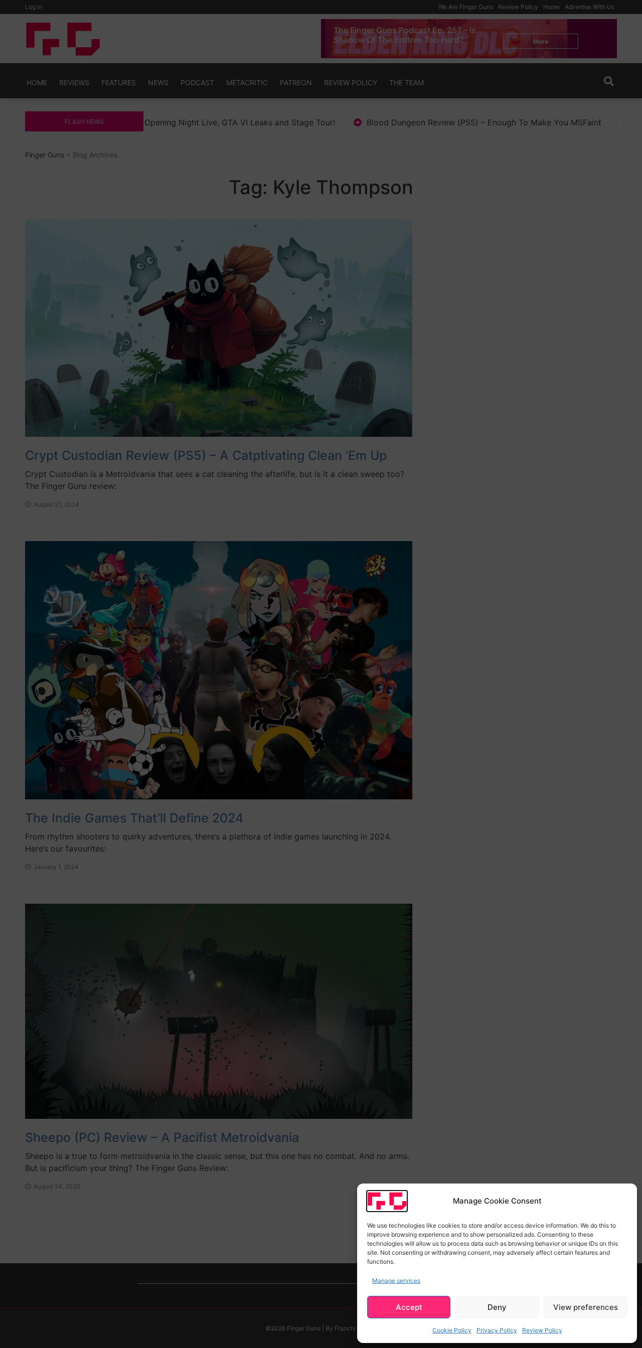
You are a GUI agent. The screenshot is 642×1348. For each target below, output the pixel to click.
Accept (409, 1307)
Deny (497, 1307)
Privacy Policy (496, 1330)
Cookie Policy (451, 1330)
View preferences (585, 1307)
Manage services (396, 1280)
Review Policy (542, 1330)
